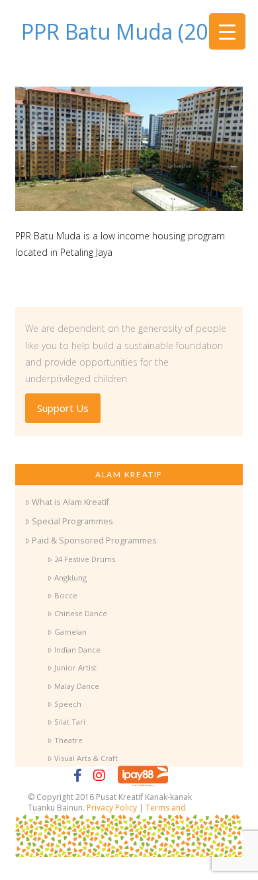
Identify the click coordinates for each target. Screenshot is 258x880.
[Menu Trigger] (227, 31)
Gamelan (70, 632)
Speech (67, 704)
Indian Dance (77, 650)
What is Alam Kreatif (70, 502)
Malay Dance (76, 686)
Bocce (65, 595)
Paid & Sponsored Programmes (94, 540)
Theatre (68, 740)
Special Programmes (72, 521)
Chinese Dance (80, 613)
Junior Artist (75, 667)
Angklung (70, 577)
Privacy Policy (112, 807)
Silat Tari (69, 722)
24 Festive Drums (84, 559)
